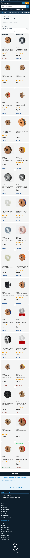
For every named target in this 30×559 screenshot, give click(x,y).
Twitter (11, 487)
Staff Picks (14, 12)
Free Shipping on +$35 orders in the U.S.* (9, 0)
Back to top (15, 473)
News (3, 505)
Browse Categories (8, 32)
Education (4, 511)
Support (3, 513)
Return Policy (5, 535)
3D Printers (20, 12)
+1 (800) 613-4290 (6, 495)
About (3, 523)
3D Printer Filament (7, 16)
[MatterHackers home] (7, 3)
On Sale (5, 26)
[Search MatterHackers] (27, 6)
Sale (10, 12)
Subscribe (15, 484)
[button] (15, 9)
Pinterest (19, 487)
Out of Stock (4, 58)
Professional (5, 509)
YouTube (22, 487)
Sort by (4, 28)
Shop (2, 503)
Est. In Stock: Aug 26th (6, 467)
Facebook (8, 487)
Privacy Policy (5, 537)
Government (5, 515)
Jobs (2, 533)
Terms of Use (5, 539)
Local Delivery (5, 529)
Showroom (4, 507)
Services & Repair (6, 517)
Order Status (5, 527)
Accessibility (5, 541)
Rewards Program (6, 531)
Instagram (13, 487)
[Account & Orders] (23, 3)
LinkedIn (16, 487)
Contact (3, 525)
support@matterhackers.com (10, 497)
